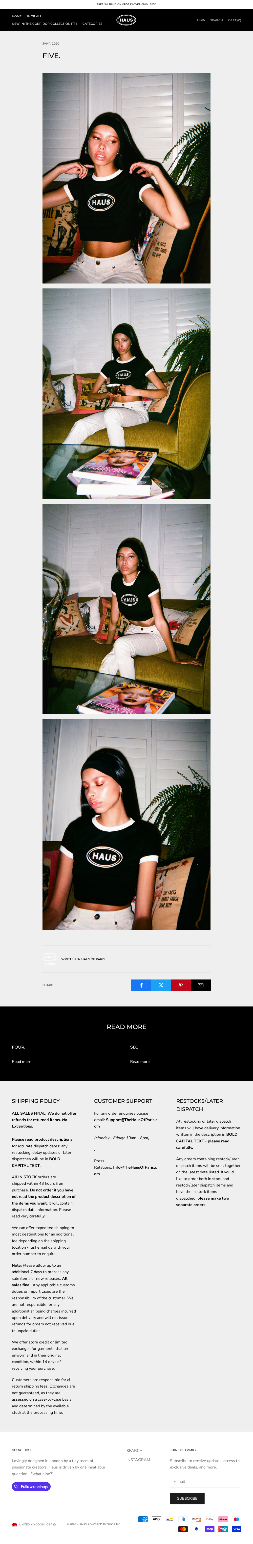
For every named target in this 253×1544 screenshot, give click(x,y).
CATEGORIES (92, 24)
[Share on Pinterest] (181, 985)
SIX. (134, 1047)
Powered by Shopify (103, 1524)
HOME (16, 16)
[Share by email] (201, 985)
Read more (21, 1061)
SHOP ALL (34, 16)
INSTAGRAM (138, 1460)
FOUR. (18, 1047)
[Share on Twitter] (161, 985)
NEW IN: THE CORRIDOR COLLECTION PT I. (45, 24)
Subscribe (187, 1498)
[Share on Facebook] (141, 985)
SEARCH (134, 1450)
